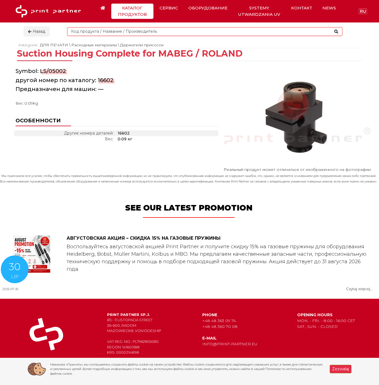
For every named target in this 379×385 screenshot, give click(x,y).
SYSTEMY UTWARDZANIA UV (259, 11)
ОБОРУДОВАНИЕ (208, 8)
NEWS (329, 8)
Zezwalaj (340, 368)
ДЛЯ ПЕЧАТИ (54, 44)
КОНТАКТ (301, 8)
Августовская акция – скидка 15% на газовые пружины (144, 238)
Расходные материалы (94, 44)
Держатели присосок (142, 44)
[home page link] (50, 11)
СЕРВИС (169, 8)
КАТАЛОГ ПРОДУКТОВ (132, 11)
